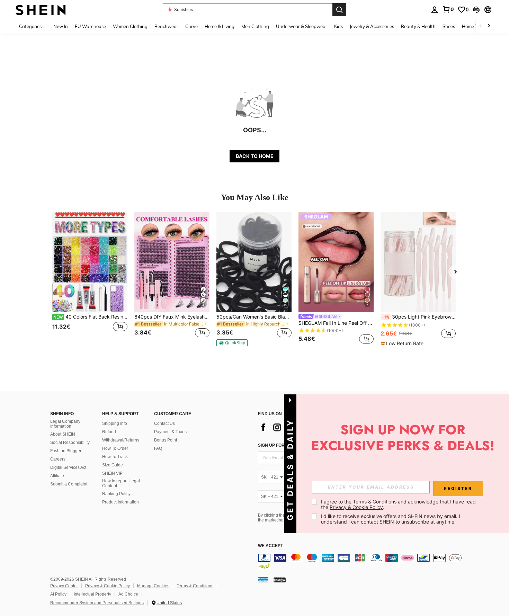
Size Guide (112, 465)
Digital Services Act (68, 467)
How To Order (115, 448)
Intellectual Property (92, 594)
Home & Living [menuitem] (219, 26)
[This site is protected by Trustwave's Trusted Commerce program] (263, 579)
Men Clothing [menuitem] (255, 26)
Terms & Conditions (195, 585)
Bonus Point (165, 440)
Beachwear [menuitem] (166, 26)
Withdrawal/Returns (120, 440)
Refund (109, 431)
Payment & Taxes (170, 431)
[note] (232, 342)
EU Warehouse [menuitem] (90, 26)
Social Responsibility (70, 442)
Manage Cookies (153, 585)
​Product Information (120, 502)
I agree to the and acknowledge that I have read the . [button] (399, 504)
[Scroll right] (488, 26)
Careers (57, 459)
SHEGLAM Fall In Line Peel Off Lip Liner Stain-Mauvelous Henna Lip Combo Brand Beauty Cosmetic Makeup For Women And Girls (336, 323)
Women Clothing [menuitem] (130, 26)
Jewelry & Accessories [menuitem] (372, 26)
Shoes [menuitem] (449, 26)
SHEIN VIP (112, 473)
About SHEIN (62, 434)
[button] (476, 10)
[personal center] (434, 10)
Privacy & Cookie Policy (107, 585)
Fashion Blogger (65, 450)
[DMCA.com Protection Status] (280, 579)
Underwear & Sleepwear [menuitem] (301, 26)
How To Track (115, 456)
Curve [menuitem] (191, 26)
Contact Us (164, 423)
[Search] (339, 9)
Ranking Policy (116, 493)
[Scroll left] (480, 26)
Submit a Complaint (68, 484)
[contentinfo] (362, 562)
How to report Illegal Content (121, 483)
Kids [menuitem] (338, 26)
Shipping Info (114, 423)
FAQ (158, 448)
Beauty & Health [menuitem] (418, 26)
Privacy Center (64, 585)
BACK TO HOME (255, 156)
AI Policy (58, 594)
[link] (448, 9)
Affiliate (57, 475)
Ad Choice (128, 594)
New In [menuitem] (60, 26)
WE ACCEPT (270, 546)
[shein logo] (41, 9)
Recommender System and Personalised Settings (97, 602)
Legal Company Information (65, 424)
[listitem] (89, 279)
